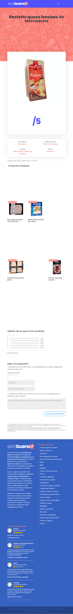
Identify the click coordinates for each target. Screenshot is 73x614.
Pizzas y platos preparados (49, 518)
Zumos (42, 524)
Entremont (50, 151)
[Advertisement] (36, 37)
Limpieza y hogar (46, 503)
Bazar (42, 462)
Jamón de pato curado (55, 279)
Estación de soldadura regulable (17, 577)
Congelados (44, 483)
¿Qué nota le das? (13, 373)
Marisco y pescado (46, 509)
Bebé (42, 465)
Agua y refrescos (46, 450)
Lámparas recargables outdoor (17, 557)
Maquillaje (43, 506)
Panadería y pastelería (48, 515)
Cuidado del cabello (47, 488)
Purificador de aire (13, 537)
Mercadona (36, 21)
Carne (42, 474)
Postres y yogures (46, 521)
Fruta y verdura (45, 497)
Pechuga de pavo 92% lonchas (15, 220)
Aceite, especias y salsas (48, 448)
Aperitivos (43, 453)
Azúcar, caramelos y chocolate (51, 459)
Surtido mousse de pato (15, 279)
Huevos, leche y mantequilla (50, 500)
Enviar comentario (55, 413)
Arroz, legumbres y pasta (49, 456)
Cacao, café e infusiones (48, 471)
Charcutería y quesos (50, 144)
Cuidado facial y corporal (49, 491)
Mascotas (43, 512)
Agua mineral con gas (14, 597)
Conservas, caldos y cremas (50, 486)
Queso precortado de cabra (36, 220)
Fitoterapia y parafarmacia (49, 494)
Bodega (43, 468)
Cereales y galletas (47, 477)
